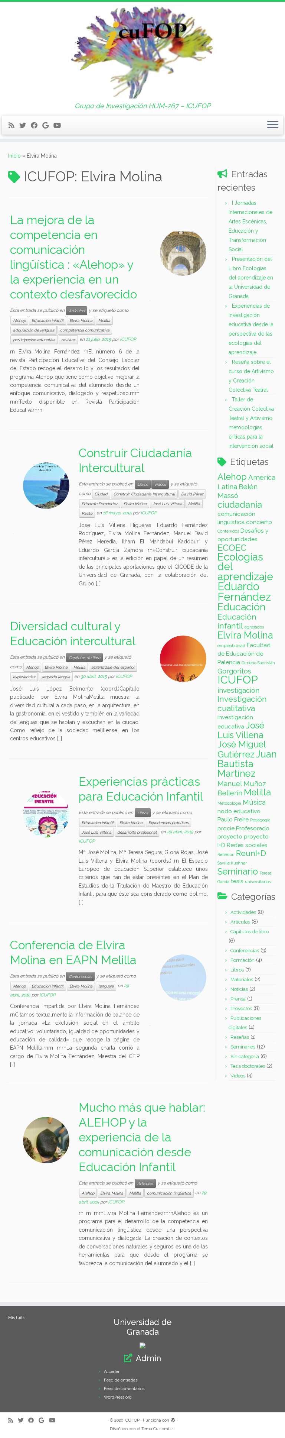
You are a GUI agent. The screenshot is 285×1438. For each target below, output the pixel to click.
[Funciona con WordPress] (173, 1419)
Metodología (229, 803)
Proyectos (241, 1008)
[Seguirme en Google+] (47, 125)
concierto (259, 522)
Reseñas (239, 1037)
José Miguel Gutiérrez (241, 749)
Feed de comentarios (124, 1388)
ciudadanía (239, 505)
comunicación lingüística (169, 1193)
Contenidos (228, 531)
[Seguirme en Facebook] (36, 125)
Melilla (104, 320)
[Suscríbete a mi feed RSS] (14, 125)
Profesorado (252, 828)
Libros (142, 484)
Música (254, 802)
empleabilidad (231, 645)
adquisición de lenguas (33, 330)
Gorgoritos (234, 671)
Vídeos (160, 484)
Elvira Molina (80, 320)
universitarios (258, 881)
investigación (238, 690)
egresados (254, 627)
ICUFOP (128, 339)
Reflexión (226, 854)
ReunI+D (251, 853)
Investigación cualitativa (242, 703)
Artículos (77, 310)
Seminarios (242, 1047)
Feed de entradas (120, 1380)
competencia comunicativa (84, 330)
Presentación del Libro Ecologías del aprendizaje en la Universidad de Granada (251, 277)
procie (226, 828)
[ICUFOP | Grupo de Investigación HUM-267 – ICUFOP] (142, 52)
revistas (68, 339)
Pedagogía (260, 820)
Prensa (238, 999)
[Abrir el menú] (272, 125)
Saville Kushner (232, 863)
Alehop (19, 320)
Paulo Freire (233, 819)
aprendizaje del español (112, 667)
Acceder (111, 1371)
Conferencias (80, 976)
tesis (237, 881)
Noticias (239, 989)
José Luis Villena (167, 503)
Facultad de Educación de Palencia (244, 654)
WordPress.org (118, 1397)
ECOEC (231, 548)
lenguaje (106, 986)
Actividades (243, 912)
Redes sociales (247, 845)
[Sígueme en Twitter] (25, 125)
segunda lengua (55, 677)
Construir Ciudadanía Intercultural (144, 494)
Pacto (87, 513)
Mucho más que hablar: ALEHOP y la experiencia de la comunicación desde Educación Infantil (142, 1137)
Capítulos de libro (84, 657)
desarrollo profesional (137, 832)
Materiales (241, 979)
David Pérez (192, 494)
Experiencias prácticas (168, 822)
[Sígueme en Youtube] (59, 125)
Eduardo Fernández (100, 503)
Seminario (237, 871)
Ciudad (101, 494)
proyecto (229, 836)
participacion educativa (34, 339)
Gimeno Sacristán (258, 662)
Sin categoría (244, 1056)
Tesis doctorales (247, 1066)
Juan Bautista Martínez (247, 764)
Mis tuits (16, 1317)
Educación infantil (47, 320)
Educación (241, 607)
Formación (242, 960)
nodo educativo (239, 811)
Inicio (14, 156)
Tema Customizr (157, 1428)
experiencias (24, 677)
